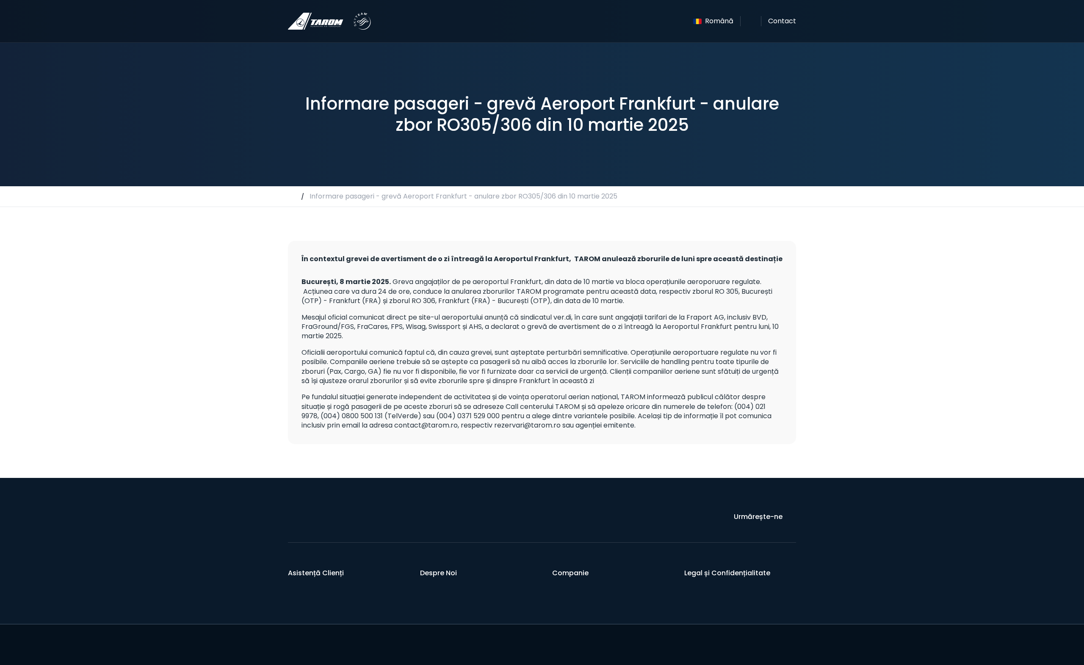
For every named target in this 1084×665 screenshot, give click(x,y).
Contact (782, 21)
